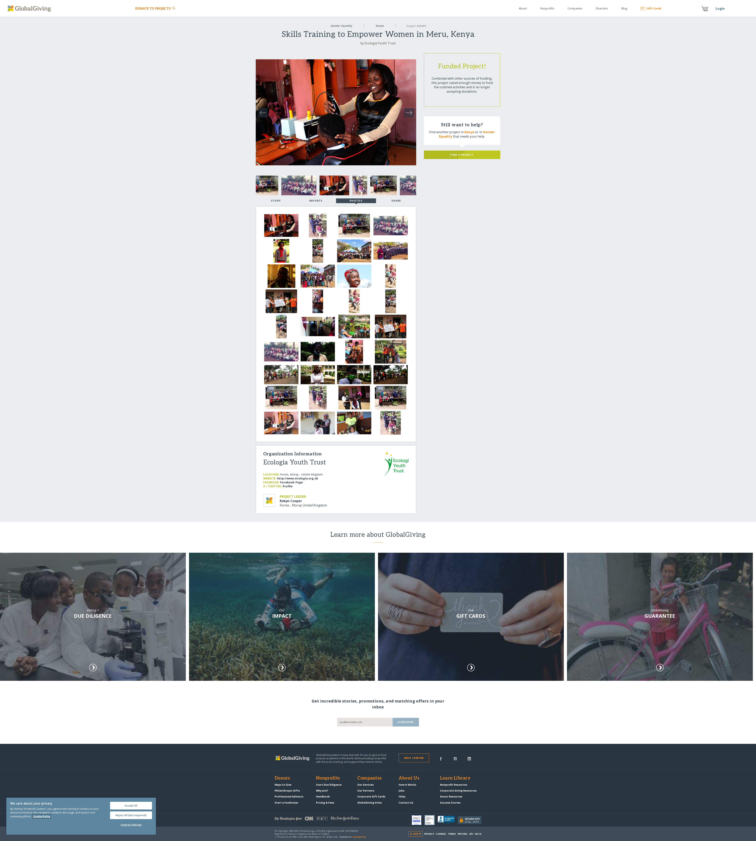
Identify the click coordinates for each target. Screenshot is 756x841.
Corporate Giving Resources (458, 790)
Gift (654, 8)
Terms (452, 833)
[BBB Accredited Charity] (448, 820)
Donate (152, 8)
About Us (409, 778)
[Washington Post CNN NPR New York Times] (326, 819)
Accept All (131, 805)
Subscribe (406, 722)
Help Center (414, 758)
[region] (81, 816)
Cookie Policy (41, 816)
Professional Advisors (289, 796)
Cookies (441, 833)
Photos (356, 200)
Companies (575, 8)
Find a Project (462, 154)
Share (396, 200)
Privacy (429, 833)
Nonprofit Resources (453, 784)
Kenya (380, 26)
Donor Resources (451, 796)
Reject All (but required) (131, 815)
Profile (288, 486)
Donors (282, 778)
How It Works (407, 784)
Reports (316, 200)
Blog (624, 8)
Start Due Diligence (329, 784)
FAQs (402, 796)
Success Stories (450, 802)
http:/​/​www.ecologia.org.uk (297, 478)
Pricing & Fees (325, 802)
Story (276, 200)
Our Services (365, 784)
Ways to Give (283, 784)
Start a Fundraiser (286, 802)
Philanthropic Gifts (287, 790)
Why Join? (322, 790)
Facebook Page (291, 482)
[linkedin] (469, 758)
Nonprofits (547, 8)
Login (720, 8)
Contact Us (406, 802)
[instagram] (455, 758)
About (523, 8)
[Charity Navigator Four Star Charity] (418, 820)
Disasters (602, 8)
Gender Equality (341, 26)
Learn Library (455, 778)
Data (478, 833)
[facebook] (441, 758)
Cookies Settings (131, 824)
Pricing (463, 833)
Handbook (323, 796)
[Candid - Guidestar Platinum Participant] (431, 820)
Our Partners (365, 790)
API (471, 833)
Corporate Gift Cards (371, 796)
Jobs (401, 790)
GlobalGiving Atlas (369, 802)
